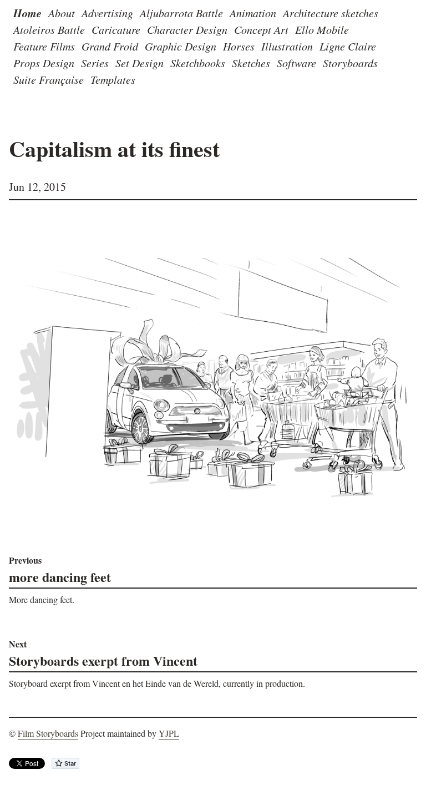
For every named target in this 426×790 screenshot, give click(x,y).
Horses (239, 46)
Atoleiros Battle (49, 29)
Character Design (187, 29)
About (61, 13)
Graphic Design (180, 46)
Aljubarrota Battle (181, 13)
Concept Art (261, 29)
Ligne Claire (348, 46)
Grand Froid (110, 46)
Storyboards (350, 62)
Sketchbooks (197, 62)
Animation (253, 13)
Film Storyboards (48, 733)
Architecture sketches (330, 13)
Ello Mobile (322, 29)
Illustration (287, 46)
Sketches (251, 62)
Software (296, 62)
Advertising (107, 13)
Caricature (116, 29)
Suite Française (48, 79)
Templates (112, 79)
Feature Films (44, 46)
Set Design (139, 62)
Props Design (43, 62)
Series (95, 62)
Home (27, 13)
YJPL (169, 733)
